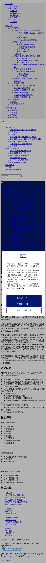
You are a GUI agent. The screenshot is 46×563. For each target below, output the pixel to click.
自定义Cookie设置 (24, 310)
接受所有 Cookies (24, 298)
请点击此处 (21, 288)
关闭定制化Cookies (24, 304)
